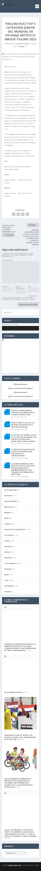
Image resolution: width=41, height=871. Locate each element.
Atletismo (24, 417)
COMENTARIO (7, 260)
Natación (8, 558)
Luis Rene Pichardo (22, 44)
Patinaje (21, 46)
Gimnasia (8, 546)
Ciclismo (7, 524)
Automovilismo (10, 501)
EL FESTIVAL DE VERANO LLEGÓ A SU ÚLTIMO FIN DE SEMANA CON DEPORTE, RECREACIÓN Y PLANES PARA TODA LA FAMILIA (24, 438)
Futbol (6, 541)
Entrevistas (24, 429)
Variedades (24, 458)
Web (29, 286)
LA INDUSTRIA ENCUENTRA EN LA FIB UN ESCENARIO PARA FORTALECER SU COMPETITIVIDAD (23, 452)
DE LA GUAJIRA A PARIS (13, 692)
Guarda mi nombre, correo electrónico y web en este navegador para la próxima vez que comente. (19, 297)
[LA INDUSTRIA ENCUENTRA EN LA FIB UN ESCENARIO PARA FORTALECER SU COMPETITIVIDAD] (7, 451)
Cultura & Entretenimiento (15, 529)
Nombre (6, 286)
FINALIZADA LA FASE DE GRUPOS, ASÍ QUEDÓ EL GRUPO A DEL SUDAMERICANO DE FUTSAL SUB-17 (20, 737)
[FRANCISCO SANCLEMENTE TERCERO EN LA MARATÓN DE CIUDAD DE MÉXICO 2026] (7, 412)
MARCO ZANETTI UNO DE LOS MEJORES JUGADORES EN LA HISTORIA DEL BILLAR (22, 425)
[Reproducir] (3, 328)
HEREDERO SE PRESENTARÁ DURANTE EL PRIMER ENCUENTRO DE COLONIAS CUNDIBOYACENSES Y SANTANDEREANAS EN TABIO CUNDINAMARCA (20, 647)
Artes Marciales (10, 490)
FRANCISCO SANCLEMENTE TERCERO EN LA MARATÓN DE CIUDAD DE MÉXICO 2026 (23, 412)
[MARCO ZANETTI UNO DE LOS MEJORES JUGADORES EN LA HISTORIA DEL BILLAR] (7, 424)
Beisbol (7, 512)
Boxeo (6, 518)
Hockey (7, 552)
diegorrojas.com (14, 865)
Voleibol (7, 591)
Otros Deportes (26, 444)
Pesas (6, 575)
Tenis (6, 580)
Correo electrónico (20, 287)
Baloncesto (8, 507)
